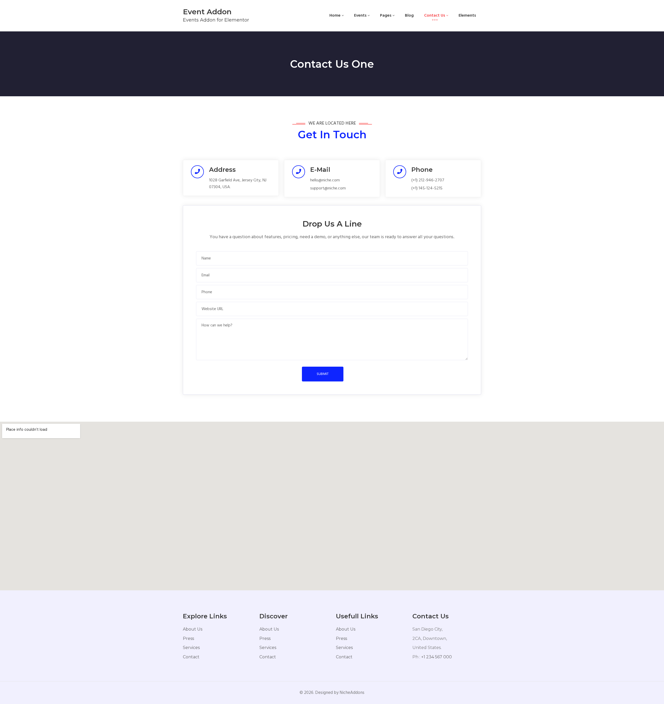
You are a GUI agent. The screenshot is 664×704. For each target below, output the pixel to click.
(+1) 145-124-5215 (426, 188)
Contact (191, 656)
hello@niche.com (325, 180)
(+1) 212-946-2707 (427, 180)
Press (188, 638)
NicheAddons (352, 692)
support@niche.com (328, 188)
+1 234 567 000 (436, 656)
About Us (192, 629)
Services (191, 647)
